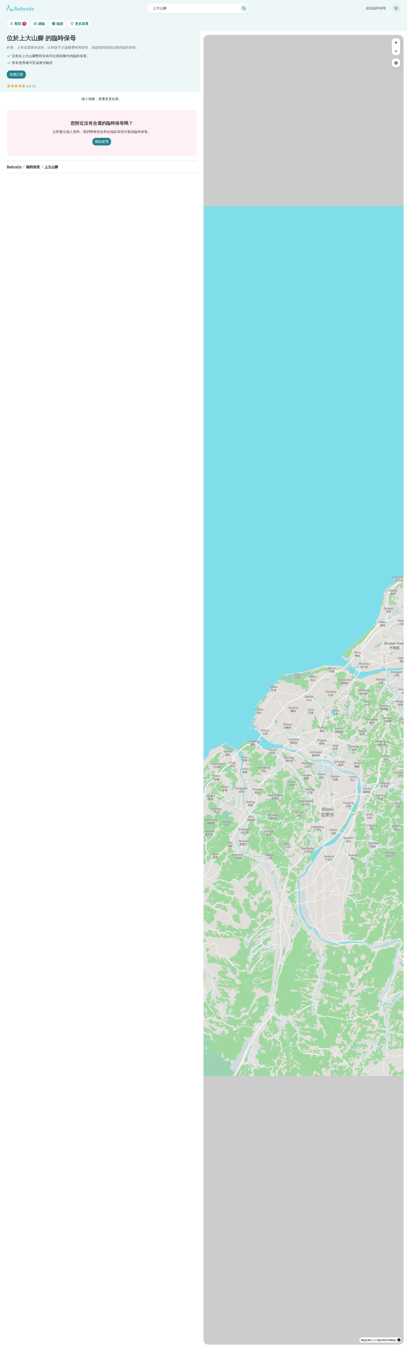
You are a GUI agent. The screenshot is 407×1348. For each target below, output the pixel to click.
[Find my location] (396, 63)
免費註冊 (16, 74)
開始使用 (102, 142)
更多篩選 (81, 24)
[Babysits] (20, 8)
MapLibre (366, 1340)
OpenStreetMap (386, 1340)
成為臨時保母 (376, 8)
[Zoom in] (396, 42)
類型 (19, 24)
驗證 (59, 24)
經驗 (41, 24)
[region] (304, 690)
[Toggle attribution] (398, 1339)
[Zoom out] (396, 51)
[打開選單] (396, 8)
